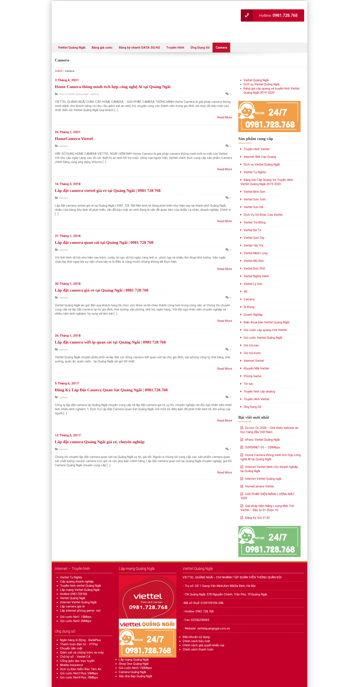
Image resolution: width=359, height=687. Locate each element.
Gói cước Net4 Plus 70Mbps (79, 665)
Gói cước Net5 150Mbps (135, 655)
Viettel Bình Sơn (254, 179)
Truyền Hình (175, 35)
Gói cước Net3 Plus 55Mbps (79, 661)
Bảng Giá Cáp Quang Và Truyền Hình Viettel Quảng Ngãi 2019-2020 (266, 169)
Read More (224, 105)
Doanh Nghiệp (253, 302)
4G (245, 279)
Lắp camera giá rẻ (72, 594)
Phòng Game (252, 364)
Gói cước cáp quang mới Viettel (265, 317)
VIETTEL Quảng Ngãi (87, 681)
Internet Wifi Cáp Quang (260, 144)
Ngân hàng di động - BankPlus (80, 627)
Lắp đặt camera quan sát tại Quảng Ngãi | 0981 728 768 (104, 230)
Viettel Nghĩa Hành (256, 264)
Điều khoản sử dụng (196, 624)
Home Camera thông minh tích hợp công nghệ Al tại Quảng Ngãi (113, 74)
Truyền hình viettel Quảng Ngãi (80, 573)
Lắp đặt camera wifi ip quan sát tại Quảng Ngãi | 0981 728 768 (110, 329)
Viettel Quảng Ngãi (71, 35)
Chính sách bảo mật (196, 629)
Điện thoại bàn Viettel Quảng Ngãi (266, 310)
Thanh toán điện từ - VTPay (79, 632)
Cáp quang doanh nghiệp (77, 569)
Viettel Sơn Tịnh (255, 187)
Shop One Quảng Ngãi (134, 651)
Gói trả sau (251, 333)
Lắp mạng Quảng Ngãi (134, 647)
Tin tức (248, 371)
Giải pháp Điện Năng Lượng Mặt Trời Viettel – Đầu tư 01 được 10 (267, 495)
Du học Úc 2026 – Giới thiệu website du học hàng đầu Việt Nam (269, 417)
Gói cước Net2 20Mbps (75, 608)
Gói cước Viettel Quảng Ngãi (263, 325)
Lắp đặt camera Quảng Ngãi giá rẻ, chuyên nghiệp (100, 429)
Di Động (249, 294)
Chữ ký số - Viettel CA (75, 644)
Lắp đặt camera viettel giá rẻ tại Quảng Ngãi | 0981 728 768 (108, 178)
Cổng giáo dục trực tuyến (77, 648)
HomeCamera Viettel (74, 126)
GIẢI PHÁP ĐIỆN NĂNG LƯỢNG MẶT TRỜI (267, 484)
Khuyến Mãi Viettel (256, 356)
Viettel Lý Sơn (253, 271)
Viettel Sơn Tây (254, 225)
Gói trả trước (252, 340)
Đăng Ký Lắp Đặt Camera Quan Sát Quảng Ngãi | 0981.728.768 (111, 377)
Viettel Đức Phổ (254, 256)
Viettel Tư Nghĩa (255, 160)
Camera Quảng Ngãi (132, 659)
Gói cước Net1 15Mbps (75, 604)
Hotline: (278, 15)
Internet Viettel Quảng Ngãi (78, 590)
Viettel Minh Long (255, 241)
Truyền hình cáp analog (259, 379)
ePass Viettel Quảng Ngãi (262, 427)
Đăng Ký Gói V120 (257, 505)
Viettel (58, 58)
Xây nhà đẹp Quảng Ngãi (135, 664)
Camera (221, 35)
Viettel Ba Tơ (252, 218)
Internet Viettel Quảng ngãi (263, 466)
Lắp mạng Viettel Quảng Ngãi (80, 577)
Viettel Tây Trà (253, 233)
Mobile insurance (71, 652)
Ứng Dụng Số (200, 35)
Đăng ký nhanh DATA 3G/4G (139, 35)
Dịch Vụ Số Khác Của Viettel (263, 202)
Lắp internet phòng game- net (80, 598)
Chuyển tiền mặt (71, 636)
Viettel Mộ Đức (254, 248)
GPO (301, 681)
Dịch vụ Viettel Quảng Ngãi (73, 81)
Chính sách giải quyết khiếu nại (203, 633)
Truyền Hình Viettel (256, 137)
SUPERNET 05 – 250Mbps (262, 435)
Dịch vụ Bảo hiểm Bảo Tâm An (80, 657)
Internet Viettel (254, 348)
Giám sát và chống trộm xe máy (82, 640)
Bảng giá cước (102, 35)
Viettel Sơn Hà (253, 194)
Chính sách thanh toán (198, 637)
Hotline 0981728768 (73, 581)
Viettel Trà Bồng (255, 210)
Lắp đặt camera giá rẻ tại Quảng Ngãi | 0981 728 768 (101, 277)
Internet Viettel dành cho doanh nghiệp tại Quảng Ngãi (269, 456)
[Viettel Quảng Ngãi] (109, 15)
